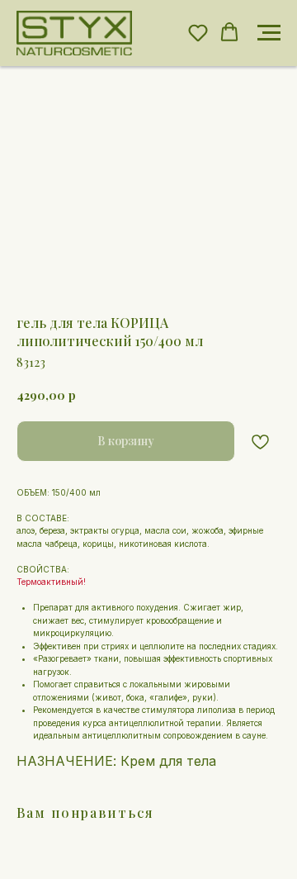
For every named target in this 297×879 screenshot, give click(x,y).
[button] (198, 32)
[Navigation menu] (268, 33)
